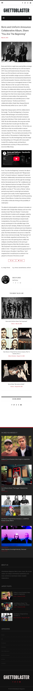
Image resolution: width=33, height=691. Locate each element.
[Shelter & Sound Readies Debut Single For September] (16, 446)
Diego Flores (6, 267)
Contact (3, 663)
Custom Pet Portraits (6, 418)
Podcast (3, 643)
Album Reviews (12, 356)
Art (2, 639)
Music (2, 457)
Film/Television (5, 651)
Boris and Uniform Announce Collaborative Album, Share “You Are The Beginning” (16, 30)
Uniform (28, 267)
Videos (13, 323)
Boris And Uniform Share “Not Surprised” (16, 321)
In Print (3, 659)
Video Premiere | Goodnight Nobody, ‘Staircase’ (13, 549)
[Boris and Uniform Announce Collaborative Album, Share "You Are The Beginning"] (16, 53)
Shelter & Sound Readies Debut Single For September (15, 459)
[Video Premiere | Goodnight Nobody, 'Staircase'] (16, 536)
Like (12, 260)
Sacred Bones (22, 267)
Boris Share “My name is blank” (16, 384)
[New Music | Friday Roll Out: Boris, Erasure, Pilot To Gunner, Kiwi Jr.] (16, 339)
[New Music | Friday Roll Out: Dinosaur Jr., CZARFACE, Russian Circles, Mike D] (16, 505)
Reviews (3, 647)
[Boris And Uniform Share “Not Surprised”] (16, 308)
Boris (16, 267)
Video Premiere (4, 547)
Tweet (21, 260)
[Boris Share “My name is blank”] (16, 371)
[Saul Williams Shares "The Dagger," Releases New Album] (16, 475)
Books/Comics (5, 655)
